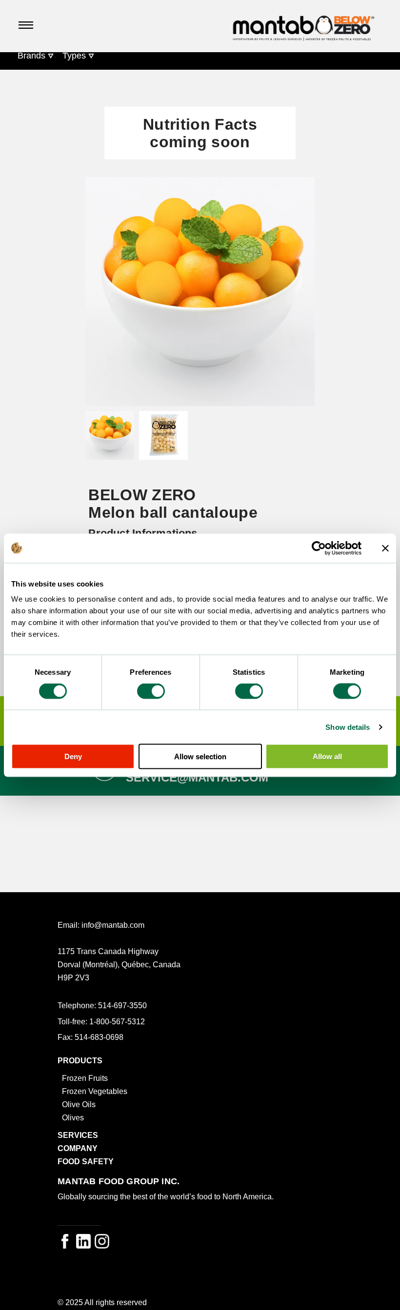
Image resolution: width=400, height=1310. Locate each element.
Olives (73, 1117)
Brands (31, 55)
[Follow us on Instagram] (102, 1241)
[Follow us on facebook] (65, 1241)
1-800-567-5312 (117, 1021)
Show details (347, 727)
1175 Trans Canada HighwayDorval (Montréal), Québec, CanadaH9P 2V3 (119, 964)
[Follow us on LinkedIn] (83, 1241)
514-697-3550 (122, 1005)
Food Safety (86, 1161)
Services (78, 1135)
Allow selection (200, 756)
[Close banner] (385, 548)
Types (74, 55)
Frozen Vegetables (94, 1091)
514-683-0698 (99, 1037)
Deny (73, 756)
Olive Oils (79, 1104)
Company (78, 1148)
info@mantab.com (112, 924)
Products (80, 1060)
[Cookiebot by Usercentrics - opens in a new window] (318, 548)
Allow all (327, 756)
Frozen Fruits (85, 1078)
